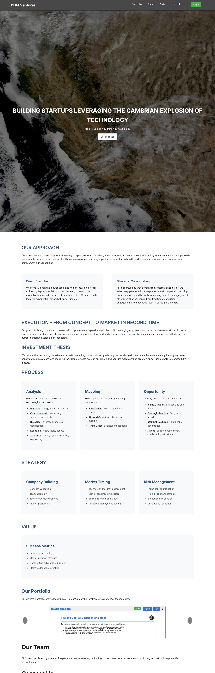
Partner (163, 4)
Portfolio (137, 4)
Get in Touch (107, 136)
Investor (177, 4)
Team (151, 4)
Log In (196, 5)
